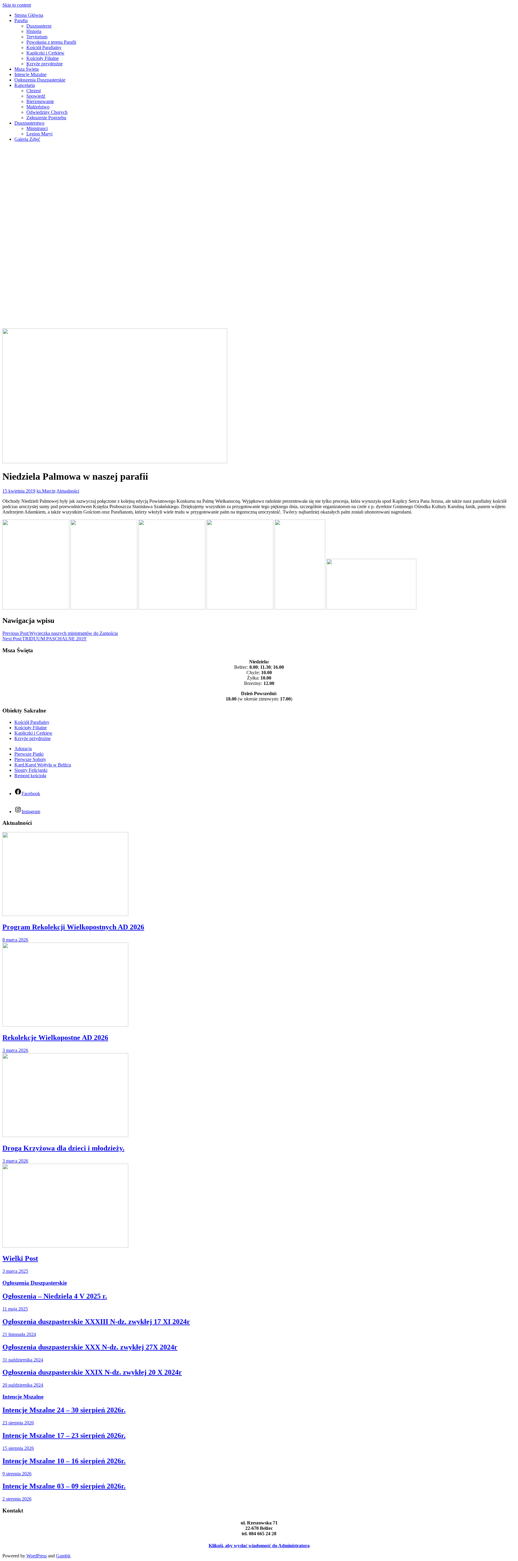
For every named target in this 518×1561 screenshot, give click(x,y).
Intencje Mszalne (30, 74)
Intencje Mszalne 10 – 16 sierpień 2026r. (64, 1461)
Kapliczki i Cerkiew (45, 52)
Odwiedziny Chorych (46, 112)
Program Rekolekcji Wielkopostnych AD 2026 (73, 927)
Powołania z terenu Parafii (51, 42)
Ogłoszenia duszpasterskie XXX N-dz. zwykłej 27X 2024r (89, 1347)
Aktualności (67, 490)
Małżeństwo (37, 106)
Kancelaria (24, 85)
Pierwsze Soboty (30, 759)
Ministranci (37, 128)
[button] (259, 314)
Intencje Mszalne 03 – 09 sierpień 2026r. (64, 1486)
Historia (33, 31)
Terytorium (36, 36)
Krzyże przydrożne (44, 63)
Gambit (63, 1555)
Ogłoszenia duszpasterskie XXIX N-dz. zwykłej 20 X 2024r (92, 1372)
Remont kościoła (30, 775)
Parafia (21, 20)
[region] (259, 237)
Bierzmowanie (40, 101)
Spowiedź (35, 96)
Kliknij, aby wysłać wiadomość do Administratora (259, 1545)
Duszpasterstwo (29, 123)
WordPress (36, 1555)
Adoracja (23, 748)
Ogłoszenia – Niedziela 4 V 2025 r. (54, 1296)
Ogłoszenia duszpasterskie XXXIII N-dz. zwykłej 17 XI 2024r (96, 1322)
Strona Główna (28, 15)
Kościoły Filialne (42, 58)
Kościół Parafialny (43, 47)
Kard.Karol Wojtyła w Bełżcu (42, 764)
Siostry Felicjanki (30, 770)
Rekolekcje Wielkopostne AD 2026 (55, 1037)
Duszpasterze (39, 25)
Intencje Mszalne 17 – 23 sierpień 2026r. (64, 1435)
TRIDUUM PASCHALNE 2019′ (44, 638)
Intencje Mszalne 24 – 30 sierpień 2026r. (64, 1410)
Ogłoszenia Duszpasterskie (39, 79)
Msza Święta (26, 69)
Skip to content (16, 4)
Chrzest (33, 90)
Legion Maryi (39, 133)
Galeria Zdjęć (27, 139)
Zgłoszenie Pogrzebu (46, 117)
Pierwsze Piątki (28, 754)
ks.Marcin (46, 490)
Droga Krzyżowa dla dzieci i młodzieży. (63, 1148)
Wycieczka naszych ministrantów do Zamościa (60, 633)
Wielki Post (20, 1258)
